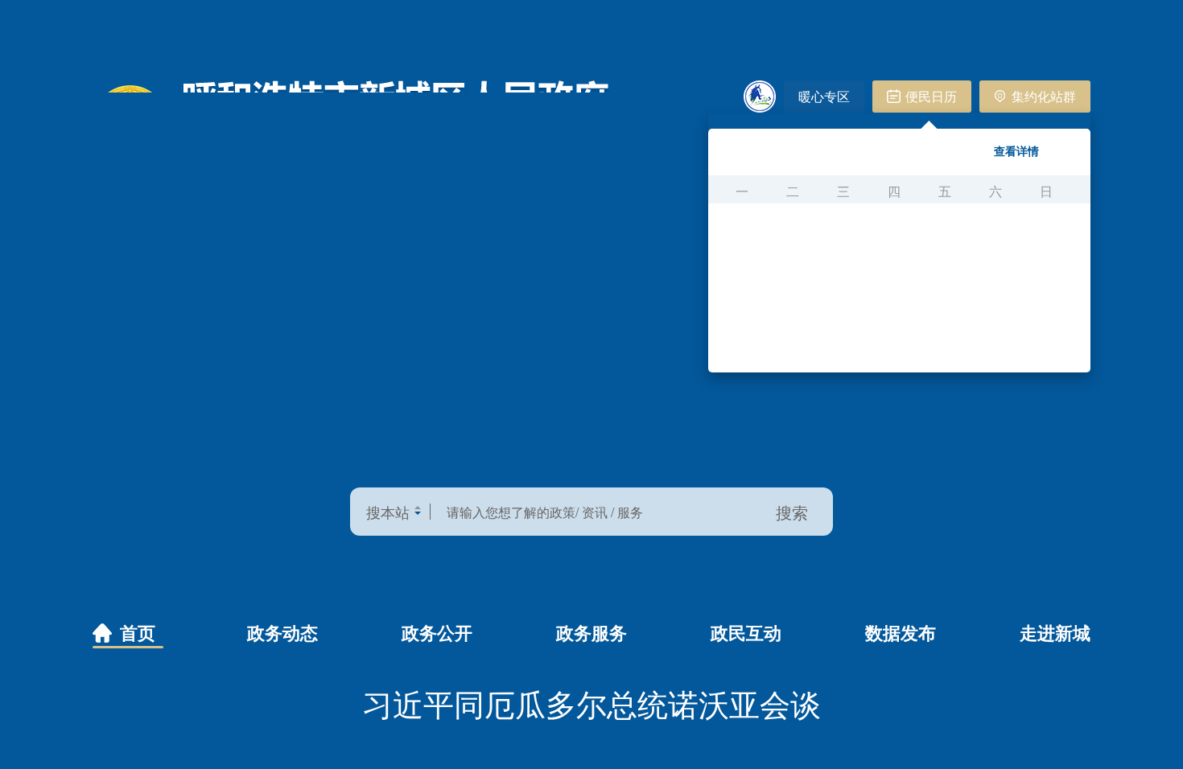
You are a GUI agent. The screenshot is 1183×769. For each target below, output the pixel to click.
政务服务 (591, 632)
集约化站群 (1044, 96)
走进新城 (1055, 632)
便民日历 (931, 96)
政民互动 (746, 632)
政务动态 (282, 632)
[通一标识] (760, 96)
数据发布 (900, 632)
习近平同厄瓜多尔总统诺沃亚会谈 (591, 703)
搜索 (792, 512)
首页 (137, 632)
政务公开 (437, 632)
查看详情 (1016, 150)
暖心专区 (824, 96)
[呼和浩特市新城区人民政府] (351, 125)
